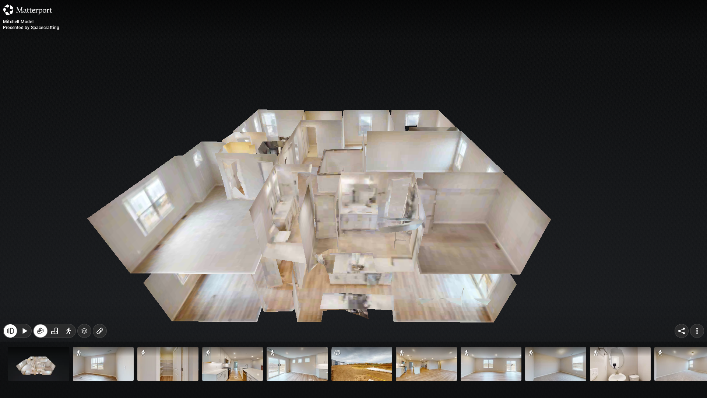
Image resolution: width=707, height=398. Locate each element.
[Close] (10, 331)
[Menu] (697, 331)
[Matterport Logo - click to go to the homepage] (27, 9)
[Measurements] (100, 331)
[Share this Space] (682, 331)
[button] (38, 364)
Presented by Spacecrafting (31, 27)
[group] (54, 331)
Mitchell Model (18, 21)
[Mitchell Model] (353, 199)
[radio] (41, 331)
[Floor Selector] (84, 331)
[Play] (24, 331)
